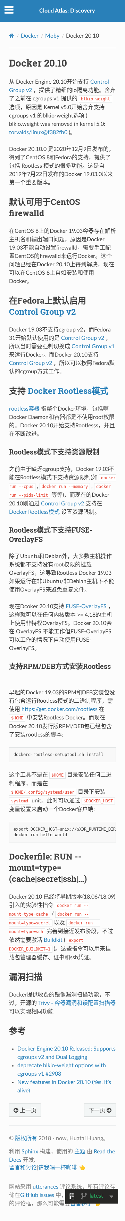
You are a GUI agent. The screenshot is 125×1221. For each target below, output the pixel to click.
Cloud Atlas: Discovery (67, 11)
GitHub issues (37, 1195)
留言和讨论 (23, 1167)
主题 (79, 1151)
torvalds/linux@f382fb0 (38, 132)
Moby (52, 36)
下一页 (98, 1110)
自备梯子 (81, 1203)
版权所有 (26, 1138)
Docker (30, 36)
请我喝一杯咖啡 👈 (61, 1167)
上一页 (27, 1110)
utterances (45, 1187)
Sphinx (30, 1151)
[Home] (11, 36)
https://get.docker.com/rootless (60, 709)
